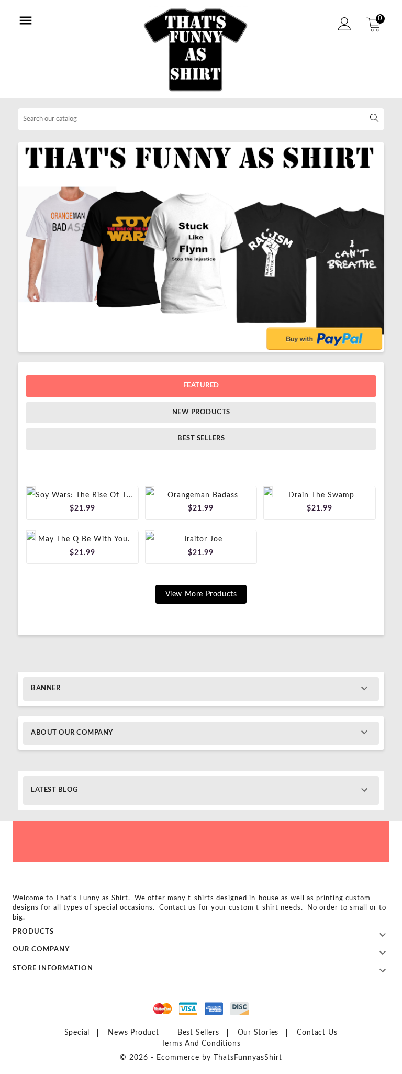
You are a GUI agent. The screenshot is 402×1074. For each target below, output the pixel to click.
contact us (317, 1032)
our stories (258, 1032)
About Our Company (72, 732)
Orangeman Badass (203, 495)
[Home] (201, 247)
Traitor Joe (202, 539)
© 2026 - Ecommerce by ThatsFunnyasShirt (201, 1057)
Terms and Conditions (201, 1043)
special (77, 1032)
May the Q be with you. (84, 539)
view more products (201, 594)
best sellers (198, 1032)
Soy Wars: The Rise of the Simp (96, 495)
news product (133, 1032)
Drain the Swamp (321, 495)
